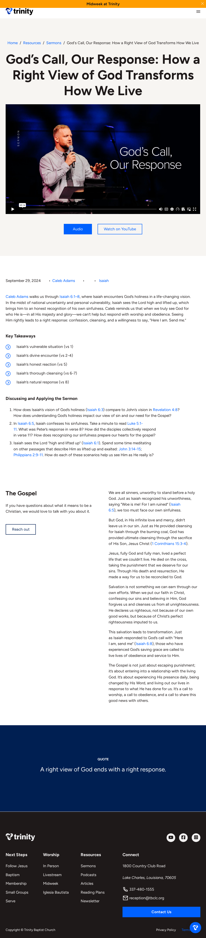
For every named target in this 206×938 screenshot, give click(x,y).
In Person (51, 866)
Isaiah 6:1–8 (70, 296)
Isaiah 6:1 (91, 443)
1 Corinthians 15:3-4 (169, 543)
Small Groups (17, 892)
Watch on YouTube (120, 229)
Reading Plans (93, 892)
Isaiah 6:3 (95, 409)
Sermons (53, 43)
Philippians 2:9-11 (28, 455)
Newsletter (90, 901)
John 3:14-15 (130, 449)
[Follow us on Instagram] (196, 837)
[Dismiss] (202, 3)
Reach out (21, 529)
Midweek (50, 883)
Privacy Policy (166, 930)
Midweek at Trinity (103, 4)
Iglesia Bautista (56, 892)
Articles (87, 883)
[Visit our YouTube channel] (171, 837)
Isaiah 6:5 (26, 423)
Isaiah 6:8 (144, 643)
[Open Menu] (198, 11)
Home (12, 43)
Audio (78, 229)
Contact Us (161, 912)
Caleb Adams (63, 280)
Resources (32, 43)
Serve (10, 901)
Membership (16, 883)
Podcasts (88, 874)
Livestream (52, 874)
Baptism (13, 874)
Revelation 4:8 (165, 409)
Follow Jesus (17, 866)
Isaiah (104, 280)
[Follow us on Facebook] (183, 837)
